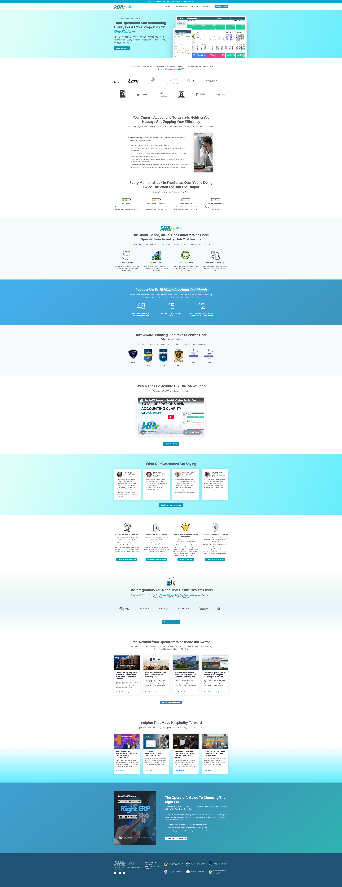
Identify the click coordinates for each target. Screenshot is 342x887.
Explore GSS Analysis (186, 559)
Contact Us (148, 868)
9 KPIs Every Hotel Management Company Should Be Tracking (154, 753)
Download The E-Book (175, 838)
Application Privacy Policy (152, 866)
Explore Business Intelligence (156, 559)
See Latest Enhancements (215, 559)
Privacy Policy (149, 864)
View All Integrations (171, 622)
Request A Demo (221, 6)
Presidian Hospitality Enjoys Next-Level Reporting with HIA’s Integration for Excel (214, 675)
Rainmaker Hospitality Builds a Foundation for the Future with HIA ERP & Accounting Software (126, 676)
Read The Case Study (122, 692)
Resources (205, 6)
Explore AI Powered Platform (127, 559)
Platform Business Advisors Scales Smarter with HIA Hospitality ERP (155, 675)
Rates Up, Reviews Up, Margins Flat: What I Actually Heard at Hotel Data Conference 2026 (126, 754)
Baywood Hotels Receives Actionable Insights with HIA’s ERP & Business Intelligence (185, 675)
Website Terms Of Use (151, 862)
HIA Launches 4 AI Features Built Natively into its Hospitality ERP (175, 1)
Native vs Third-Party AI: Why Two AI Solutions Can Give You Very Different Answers (184, 754)
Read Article (119, 770)
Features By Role (181, 6)
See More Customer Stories (171, 505)
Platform (167, 6)
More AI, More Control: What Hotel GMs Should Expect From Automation (214, 753)
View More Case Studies (171, 703)
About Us (193, 6)
